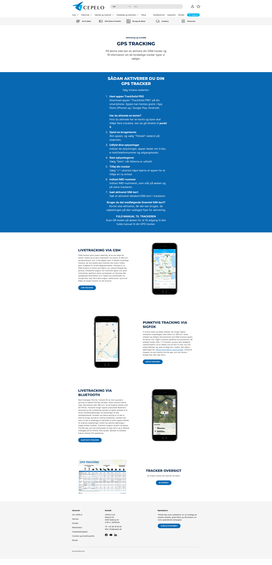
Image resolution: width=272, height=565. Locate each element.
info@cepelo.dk (115, 529)
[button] (198, 6)
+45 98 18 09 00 (115, 527)
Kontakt (181, 15)
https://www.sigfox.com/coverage (169, 350)
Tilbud (143, 15)
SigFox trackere (153, 362)
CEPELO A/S (81, 551)
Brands (75, 540)
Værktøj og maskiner (103, 15)
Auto (74, 15)
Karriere (75, 519)
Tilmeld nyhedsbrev (169, 526)
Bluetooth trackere (90, 440)
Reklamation (77, 527)
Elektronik (85, 15)
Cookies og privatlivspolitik (83, 536)
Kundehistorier (159, 15)
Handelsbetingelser (80, 532)
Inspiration (171, 15)
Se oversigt (164, 483)
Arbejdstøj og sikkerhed (126, 15)
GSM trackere (87, 288)
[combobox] (146, 6)
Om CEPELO (77, 515)
